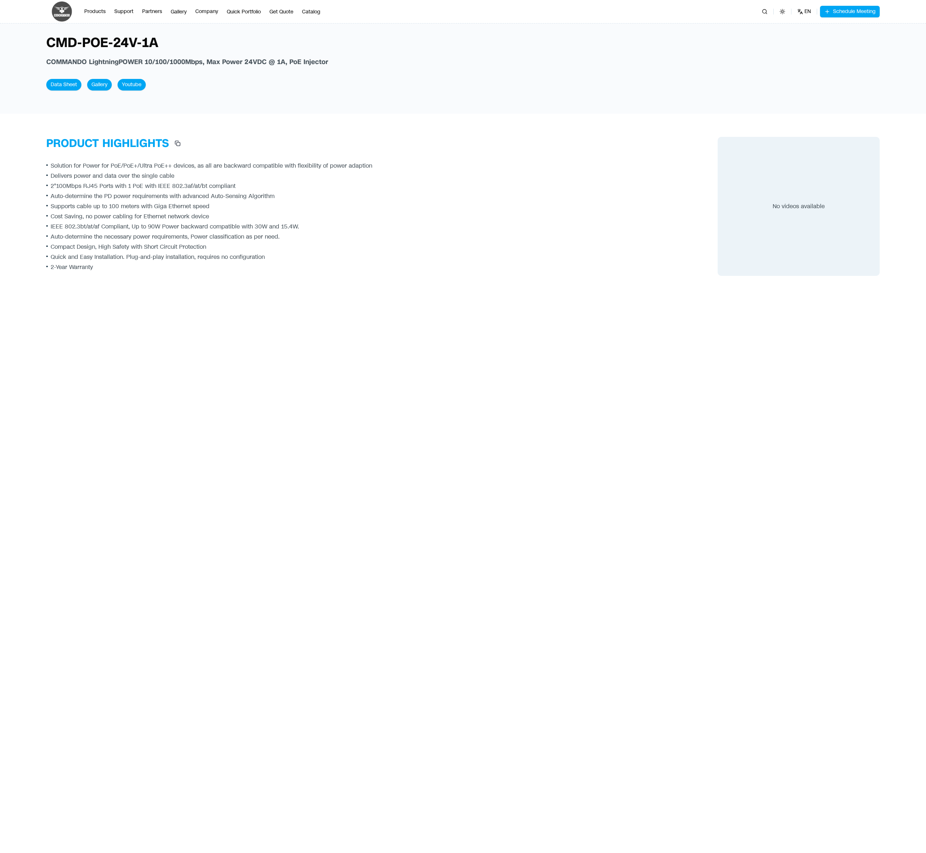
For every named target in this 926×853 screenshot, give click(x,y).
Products (95, 11)
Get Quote (281, 11)
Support (123, 11)
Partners (152, 11)
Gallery (179, 11)
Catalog (311, 11)
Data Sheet (64, 84)
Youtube (131, 84)
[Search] (764, 11)
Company (206, 11)
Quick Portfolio (244, 11)
